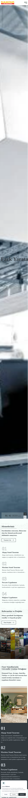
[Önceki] (25, 517)
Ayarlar (14, 794)
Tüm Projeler (7, 622)
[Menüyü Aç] (25, 3)
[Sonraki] (25, 514)
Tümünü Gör (7, 540)
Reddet (5, 794)
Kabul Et (22, 794)
